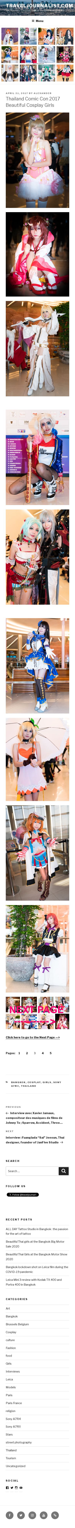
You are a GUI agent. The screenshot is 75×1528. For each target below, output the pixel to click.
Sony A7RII (13, 1426)
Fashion (11, 1348)
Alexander (43, 93)
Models (11, 1387)
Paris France (14, 1403)
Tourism (11, 1458)
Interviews (13, 1371)
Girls (47, 1082)
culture (10, 1340)
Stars (9, 1434)
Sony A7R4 (13, 1419)
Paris (9, 1395)
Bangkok (18, 1082)
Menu (39, 21)
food (9, 1355)
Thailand (29, 1086)
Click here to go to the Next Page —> (33, 1037)
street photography (19, 1442)
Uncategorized (15, 1466)
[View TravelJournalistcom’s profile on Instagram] (16, 1487)
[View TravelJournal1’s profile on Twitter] (11, 1487)
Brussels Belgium (17, 1324)
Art (8, 1308)
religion (10, 1411)
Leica (9, 1379)
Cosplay (34, 1082)
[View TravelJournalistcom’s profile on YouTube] (20, 1487)
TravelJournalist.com (39, 5)
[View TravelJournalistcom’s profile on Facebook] (7, 1487)
